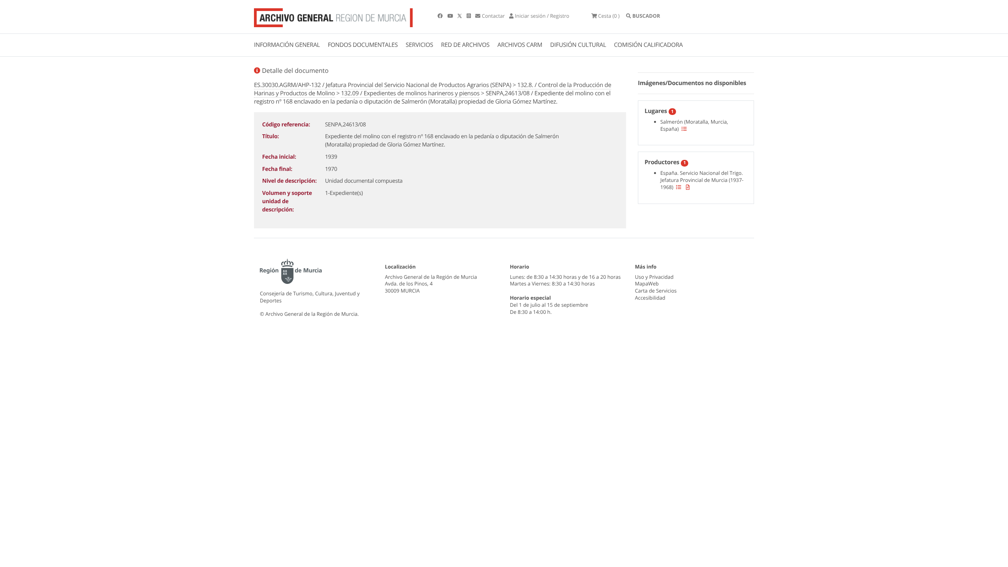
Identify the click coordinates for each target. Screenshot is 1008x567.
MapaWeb (647, 283)
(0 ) (609, 15)
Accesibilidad (650, 297)
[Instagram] (469, 15)
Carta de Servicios (656, 290)
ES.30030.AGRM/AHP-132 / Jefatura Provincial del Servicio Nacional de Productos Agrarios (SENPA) (382, 85)
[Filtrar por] (684, 128)
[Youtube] (450, 15)
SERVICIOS (419, 45)
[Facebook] (440, 15)
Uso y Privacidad (654, 276)
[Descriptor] (687, 187)
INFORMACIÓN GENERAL (287, 45)
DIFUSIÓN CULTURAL (578, 45)
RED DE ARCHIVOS (465, 45)
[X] (460, 15)
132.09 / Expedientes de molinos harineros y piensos (410, 93)
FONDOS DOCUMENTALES (363, 45)
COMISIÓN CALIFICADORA (648, 45)
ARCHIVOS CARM (519, 45)
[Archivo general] (333, 16)
